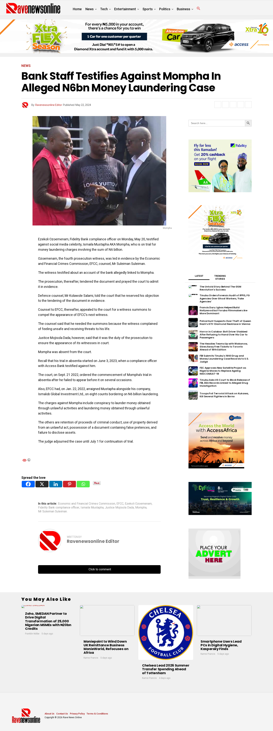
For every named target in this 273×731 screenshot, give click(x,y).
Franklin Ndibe (32, 633)
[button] (198, 8)
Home (77, 9)
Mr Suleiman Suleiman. (52, 511)
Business (183, 9)
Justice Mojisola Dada (119, 507)
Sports (147, 9)
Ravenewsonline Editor (48, 104)
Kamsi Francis (91, 658)
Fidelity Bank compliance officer (58, 507)
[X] (41, 484)
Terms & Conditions (97, 713)
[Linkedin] (55, 484)
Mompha (141, 507)
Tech (104, 9)
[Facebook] (28, 484)
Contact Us (62, 713)
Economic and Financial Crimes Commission (86, 503)
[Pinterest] (69, 484)
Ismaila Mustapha (92, 507)
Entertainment (125, 9)
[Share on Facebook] (217, 104)
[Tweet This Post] (225, 104)
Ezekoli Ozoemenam (138, 503)
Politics (164, 9)
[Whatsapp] (83, 484)
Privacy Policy (77, 713)
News (89, 9)
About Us (49, 713)
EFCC (120, 503)
